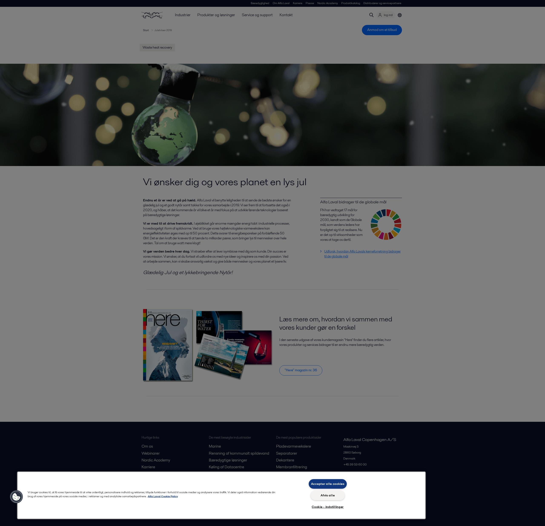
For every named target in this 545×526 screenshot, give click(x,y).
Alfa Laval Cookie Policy (163, 496)
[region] (221, 495)
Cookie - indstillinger (328, 507)
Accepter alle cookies (327, 484)
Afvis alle (328, 495)
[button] (16, 497)
